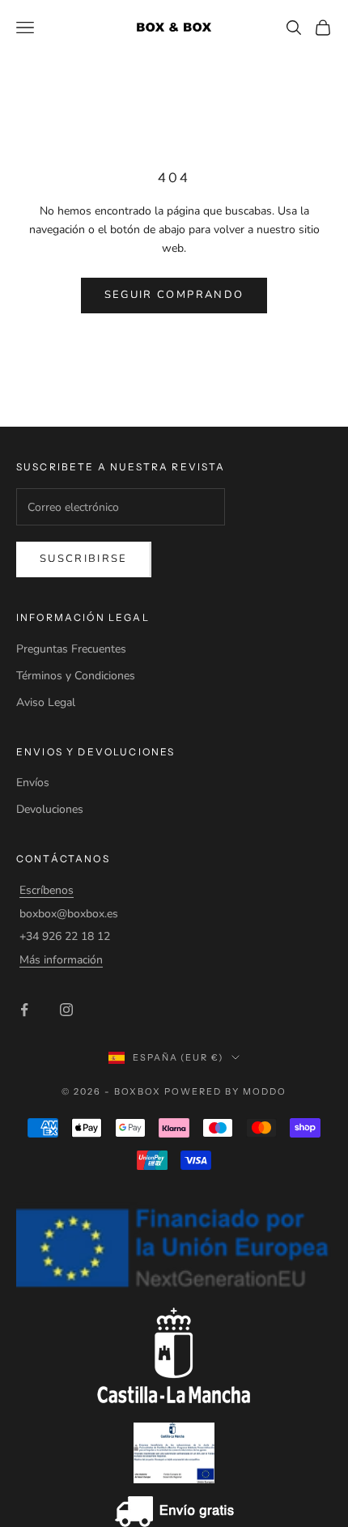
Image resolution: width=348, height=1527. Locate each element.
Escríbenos (46, 890)
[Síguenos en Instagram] (66, 1010)
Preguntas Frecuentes (71, 649)
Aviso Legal (45, 702)
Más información (61, 960)
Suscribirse (84, 558)
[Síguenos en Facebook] (24, 1010)
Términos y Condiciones (75, 675)
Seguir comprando (174, 294)
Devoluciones (49, 809)
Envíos (32, 782)
